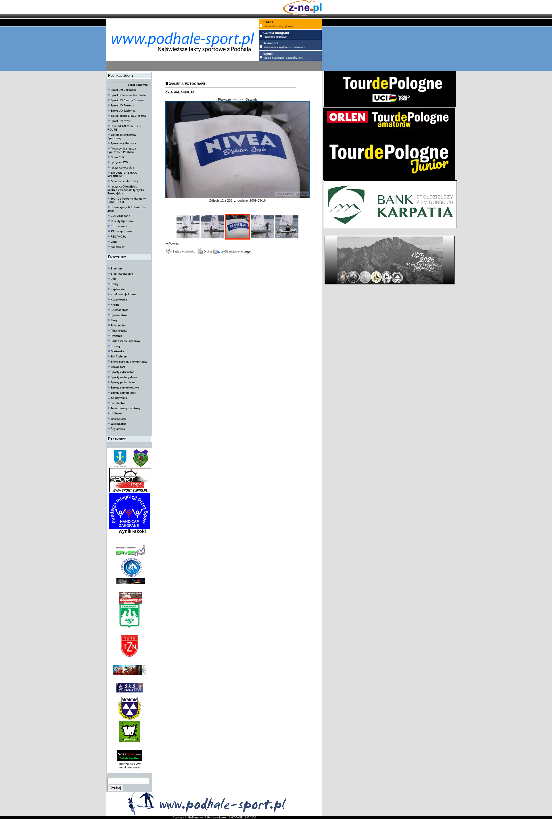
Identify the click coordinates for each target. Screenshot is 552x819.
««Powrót (172, 243)
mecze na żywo (129, 764)
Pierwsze (224, 99)
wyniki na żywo (129, 767)
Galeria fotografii (186, 83)
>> (241, 99)
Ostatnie (251, 99)
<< (235, 99)
